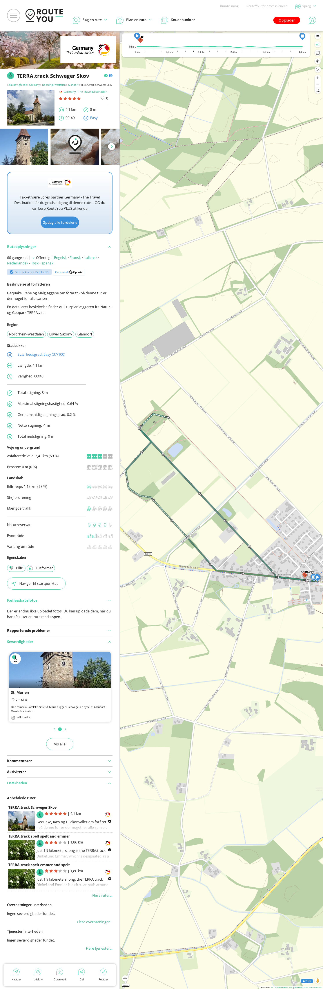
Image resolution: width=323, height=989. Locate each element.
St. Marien (20, 692)
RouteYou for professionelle (267, 6)
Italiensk (90, 257)
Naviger (16, 979)
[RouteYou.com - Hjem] (44, 15)
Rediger (103, 979)
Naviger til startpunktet (38, 583)
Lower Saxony (60, 334)
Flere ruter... (102, 895)
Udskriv (38, 979)
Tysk (34, 263)
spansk (47, 263)
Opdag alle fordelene (59, 222)
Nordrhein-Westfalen (26, 334)
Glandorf (73, 84)
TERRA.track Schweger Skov (32, 807)
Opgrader (287, 20)
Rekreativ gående (17, 84)
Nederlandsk (17, 263)
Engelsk (60, 257)
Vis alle (59, 744)
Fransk (75, 257)
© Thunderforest (279, 987)
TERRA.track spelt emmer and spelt (39, 864)
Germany (34, 84)
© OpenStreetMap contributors (305, 987)
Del (82, 979)
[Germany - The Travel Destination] (88, 56)
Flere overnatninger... (95, 922)
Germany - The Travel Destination (85, 92)
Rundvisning (229, 6)
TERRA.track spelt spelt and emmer (39, 836)
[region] (221, 510)
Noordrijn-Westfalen (54, 84)
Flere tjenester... (99, 948)
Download (60, 979)
